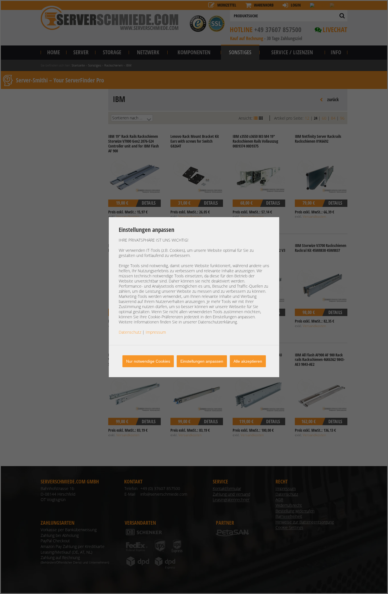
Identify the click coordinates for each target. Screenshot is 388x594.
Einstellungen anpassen (201, 361)
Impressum (156, 332)
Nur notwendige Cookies (148, 361)
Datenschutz (130, 332)
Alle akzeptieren (247, 361)
